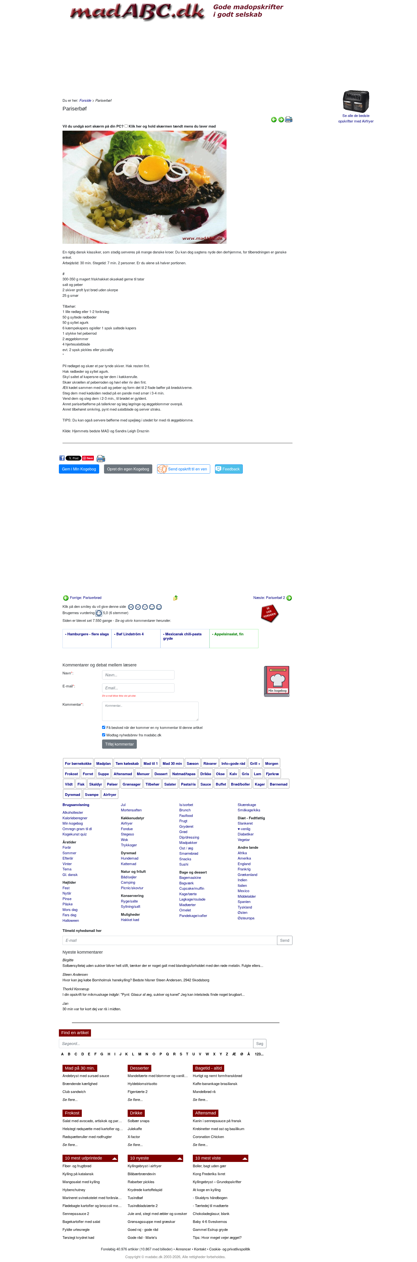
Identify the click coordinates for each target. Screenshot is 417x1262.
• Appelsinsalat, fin (227, 634)
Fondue (127, 828)
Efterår (68, 858)
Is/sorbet (186, 804)
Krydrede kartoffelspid (145, 1189)
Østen (242, 912)
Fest (66, 887)
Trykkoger (129, 844)
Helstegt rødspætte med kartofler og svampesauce (93, 1128)
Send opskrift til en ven (187, 469)
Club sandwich (74, 1091)
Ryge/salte (129, 900)
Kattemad (128, 863)
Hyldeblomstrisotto (142, 1083)
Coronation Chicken (208, 1136)
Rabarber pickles (141, 1181)
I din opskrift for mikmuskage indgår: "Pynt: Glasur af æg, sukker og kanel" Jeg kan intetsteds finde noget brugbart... (154, 994)
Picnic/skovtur (132, 887)
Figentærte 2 (137, 1091)
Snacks (185, 858)
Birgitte (68, 959)
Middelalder (247, 896)
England (244, 863)
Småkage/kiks (249, 809)
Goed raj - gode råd (143, 1229)
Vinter (67, 863)
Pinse (67, 898)
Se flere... (70, 1099)
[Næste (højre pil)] (281, 119)
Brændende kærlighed (80, 1083)
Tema (67, 868)
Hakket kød (130, 919)
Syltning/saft (130, 906)
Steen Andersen (75, 974)
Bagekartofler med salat (81, 1221)
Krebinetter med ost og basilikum (218, 1128)
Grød (183, 831)
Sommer (69, 852)
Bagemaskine (190, 877)
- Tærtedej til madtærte (210, 1205)
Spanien (244, 901)
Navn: (68, 672)
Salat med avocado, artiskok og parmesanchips (93, 1120)
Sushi (183, 864)
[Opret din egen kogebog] (276, 681)
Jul (123, 804)
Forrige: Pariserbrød (85, 597)
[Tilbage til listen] (176, 597)
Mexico (243, 890)
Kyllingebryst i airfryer (144, 1165)
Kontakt (200, 1248)
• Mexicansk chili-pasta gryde (182, 636)
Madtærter (187, 904)
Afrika (242, 852)
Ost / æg (186, 847)
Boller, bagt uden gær (209, 1165)
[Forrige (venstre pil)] (274, 119)
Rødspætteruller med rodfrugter (87, 1136)
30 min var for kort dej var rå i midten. (92, 1008)
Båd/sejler (129, 876)
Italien (242, 885)
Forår (67, 847)
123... (259, 1054)
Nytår (67, 893)
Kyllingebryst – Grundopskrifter (217, 1181)
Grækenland (247, 874)
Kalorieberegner (75, 817)
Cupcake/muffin (191, 888)
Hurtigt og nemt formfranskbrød (217, 1075)
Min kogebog (73, 823)
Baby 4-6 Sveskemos (210, 1221)
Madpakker (188, 842)
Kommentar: (73, 704)
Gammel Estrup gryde (210, 1229)
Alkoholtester (73, 812)
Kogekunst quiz (75, 833)
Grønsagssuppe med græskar (151, 1221)
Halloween (71, 920)
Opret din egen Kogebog (128, 469)
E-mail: (69, 685)
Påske (68, 903)
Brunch (185, 809)
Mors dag (70, 909)
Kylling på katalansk (78, 1173)
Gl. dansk (70, 874)
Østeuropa (246, 917)
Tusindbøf (135, 1197)
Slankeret (245, 823)
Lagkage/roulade (192, 899)
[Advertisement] (177, 59)
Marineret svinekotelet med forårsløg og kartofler (93, 1197)
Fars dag (69, 914)
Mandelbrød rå (204, 1091)
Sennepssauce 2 (76, 1213)
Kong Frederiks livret (209, 1173)
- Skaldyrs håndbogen (210, 1197)
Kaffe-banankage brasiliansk (215, 1083)
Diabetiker (246, 833)
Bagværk (186, 882)
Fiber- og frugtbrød (77, 1165)
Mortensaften (131, 809)
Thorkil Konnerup (76, 988)
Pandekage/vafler (193, 915)
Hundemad (129, 858)
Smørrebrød (188, 853)
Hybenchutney (74, 1189)
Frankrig (244, 868)
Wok (124, 839)
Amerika (244, 858)
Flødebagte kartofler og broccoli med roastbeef (93, 1205)
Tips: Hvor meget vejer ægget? (217, 1237)
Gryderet (186, 826)
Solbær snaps (139, 1120)
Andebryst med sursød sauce (86, 1075)
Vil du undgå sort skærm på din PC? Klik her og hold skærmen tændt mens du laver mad (139, 126)
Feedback (231, 469)
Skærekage (247, 804)
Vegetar (244, 839)
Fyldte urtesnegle (76, 1229)
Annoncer (183, 1248)
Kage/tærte (188, 893)
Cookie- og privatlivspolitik (229, 1248)
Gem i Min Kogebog (79, 469)
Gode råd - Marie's (142, 1237)
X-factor (134, 1136)
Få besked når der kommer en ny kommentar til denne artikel (154, 727)
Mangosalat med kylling (81, 1181)
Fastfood (186, 815)
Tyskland (245, 906)
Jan (65, 1003)
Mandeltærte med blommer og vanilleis (158, 1075)
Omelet (185, 909)
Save (90, 458)
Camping (128, 882)
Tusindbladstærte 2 (143, 1205)
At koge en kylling (207, 1189)
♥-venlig (244, 828)
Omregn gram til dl (77, 828)
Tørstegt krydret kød (78, 1237)
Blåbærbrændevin (142, 1173)
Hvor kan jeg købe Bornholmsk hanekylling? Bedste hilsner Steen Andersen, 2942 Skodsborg (136, 979)
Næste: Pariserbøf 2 (269, 597)
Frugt (183, 820)
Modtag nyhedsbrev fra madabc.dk (133, 734)
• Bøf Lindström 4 (129, 634)
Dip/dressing (189, 837)
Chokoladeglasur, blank (211, 1213)
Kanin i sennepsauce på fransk (217, 1120)
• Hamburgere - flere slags (87, 634)
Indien (242, 879)
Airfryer (126, 823)
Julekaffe (135, 1128)
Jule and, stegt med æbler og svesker (157, 1213)
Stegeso (127, 833)
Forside (85, 100)
